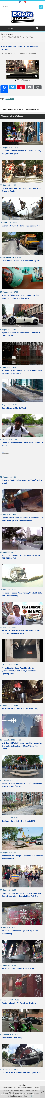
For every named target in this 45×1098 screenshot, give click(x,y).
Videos (10, 34)
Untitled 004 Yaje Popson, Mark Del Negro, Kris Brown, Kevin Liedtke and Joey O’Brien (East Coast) (22, 746)
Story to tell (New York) (12, 1037)
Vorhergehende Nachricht (12, 109)
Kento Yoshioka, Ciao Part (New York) (18, 968)
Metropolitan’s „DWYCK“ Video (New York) (20, 708)
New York (10, 99)
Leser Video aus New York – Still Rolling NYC (21, 260)
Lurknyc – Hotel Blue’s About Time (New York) (21, 1072)
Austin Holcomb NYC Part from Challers (19, 1003)
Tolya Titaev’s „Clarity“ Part (14, 408)
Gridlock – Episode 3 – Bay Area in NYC (18, 821)
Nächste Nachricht (33, 109)
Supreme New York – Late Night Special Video (22, 226)
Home (3, 34)
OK (32, 1096)
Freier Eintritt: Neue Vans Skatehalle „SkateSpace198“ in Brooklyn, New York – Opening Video (19, 671)
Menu (10, 28)
